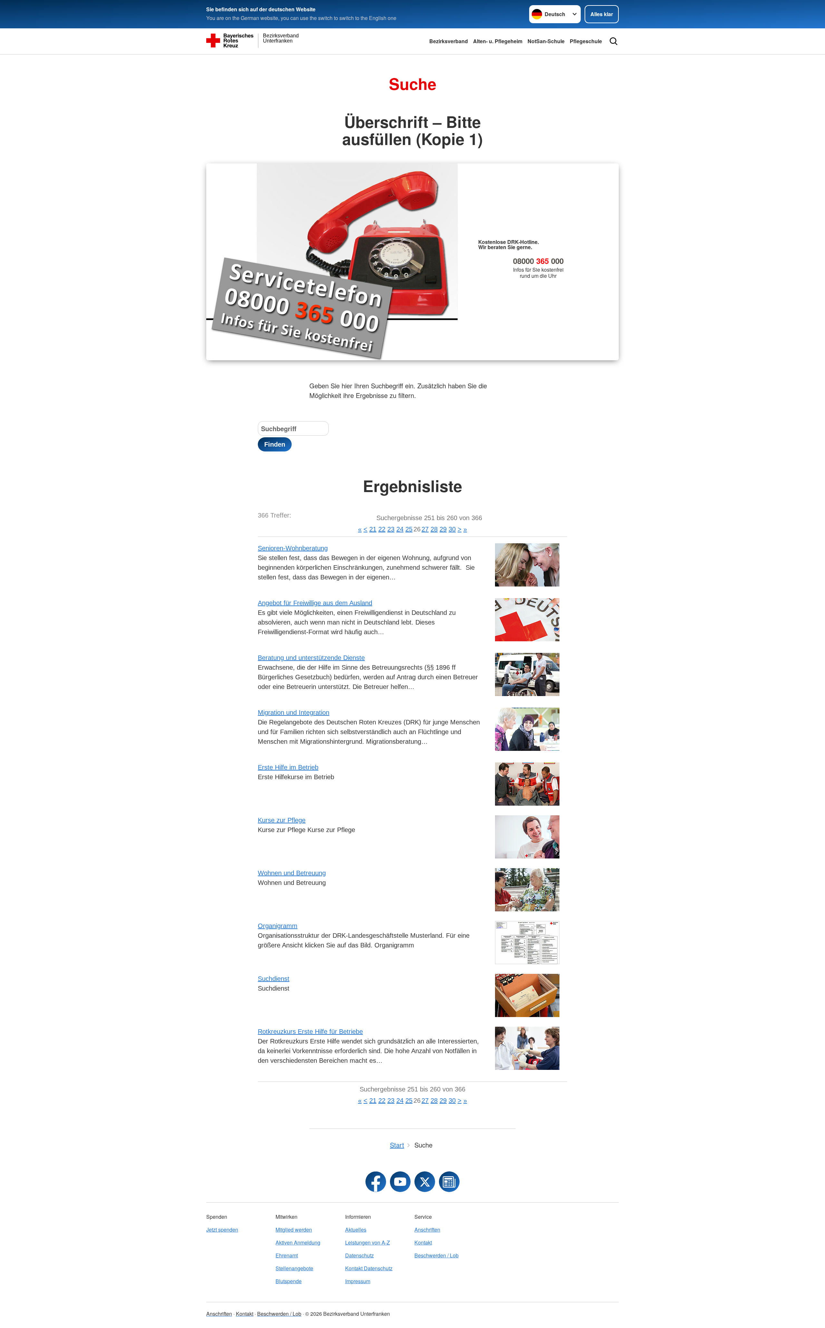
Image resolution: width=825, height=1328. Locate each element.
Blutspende (289, 1281)
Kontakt (423, 1242)
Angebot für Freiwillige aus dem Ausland (315, 602)
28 (434, 529)
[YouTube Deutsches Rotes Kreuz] (400, 1181)
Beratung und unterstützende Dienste (311, 657)
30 (452, 529)
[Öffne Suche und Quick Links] (613, 41)
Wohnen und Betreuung (292, 873)
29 (443, 529)
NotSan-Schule (546, 41)
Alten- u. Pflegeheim (497, 41)
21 (372, 529)
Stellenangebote (294, 1268)
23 (390, 529)
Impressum (357, 1281)
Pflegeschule (586, 41)
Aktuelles (355, 1229)
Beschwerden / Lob (436, 1255)
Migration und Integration (293, 712)
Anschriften (427, 1229)
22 (381, 529)
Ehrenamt (287, 1255)
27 (425, 529)
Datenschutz (359, 1255)
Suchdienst (273, 978)
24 (399, 529)
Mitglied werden (294, 1229)
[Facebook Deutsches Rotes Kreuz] (375, 1181)
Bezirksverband (448, 41)
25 (408, 529)
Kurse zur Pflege (282, 820)
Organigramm (277, 925)
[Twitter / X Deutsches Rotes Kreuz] (424, 1181)
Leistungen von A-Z (367, 1242)
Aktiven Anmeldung (298, 1242)
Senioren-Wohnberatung (293, 548)
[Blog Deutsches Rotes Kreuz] (449, 1181)
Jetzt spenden (222, 1229)
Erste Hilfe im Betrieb (288, 767)
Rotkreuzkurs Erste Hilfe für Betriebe (310, 1031)
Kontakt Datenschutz (369, 1268)
